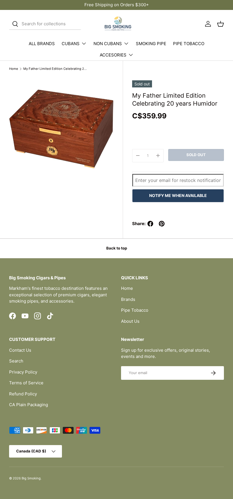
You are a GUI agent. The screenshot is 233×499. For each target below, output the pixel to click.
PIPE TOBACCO (188, 43)
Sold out (196, 154)
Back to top (116, 248)
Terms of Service (26, 382)
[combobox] (45, 24)
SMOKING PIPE (151, 43)
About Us (130, 321)
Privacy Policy (23, 372)
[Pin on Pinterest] (161, 223)
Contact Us (20, 350)
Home (13, 68)
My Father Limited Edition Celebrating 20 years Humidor (55, 68)
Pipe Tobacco (134, 310)
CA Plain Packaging (28, 404)
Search (16, 361)
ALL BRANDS (42, 43)
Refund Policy (23, 394)
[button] (220, 24)
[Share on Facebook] (150, 223)
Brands (128, 299)
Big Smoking (31, 478)
